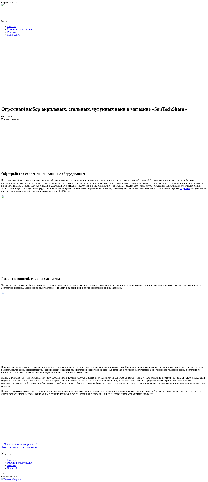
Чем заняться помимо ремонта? (19, 444)
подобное (185, 188)
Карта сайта (13, 34)
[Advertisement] (104, 71)
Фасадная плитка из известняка (19, 447)
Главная (11, 26)
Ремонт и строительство (19, 29)
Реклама (11, 32)
